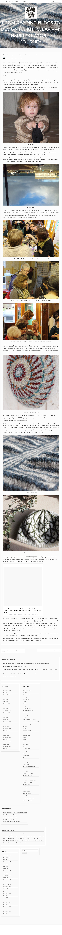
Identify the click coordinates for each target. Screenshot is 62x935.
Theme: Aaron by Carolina (45, 932)
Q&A (24, 733)
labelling (25, 726)
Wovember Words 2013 (28, 798)
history (24, 717)
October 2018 (6, 694)
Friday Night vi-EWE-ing (28, 710)
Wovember (4, 1)
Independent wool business (29, 719)
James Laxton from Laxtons (9, 819)
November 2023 (7, 690)
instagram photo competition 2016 (31, 721)
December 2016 (6, 703)
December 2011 (6, 744)
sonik (24, 746)
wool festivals (26, 764)
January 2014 (6, 726)
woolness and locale (27, 775)
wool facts (25, 762)
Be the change (10, 54)
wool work (25, 771)
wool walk (25, 769)
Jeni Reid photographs (28, 724)
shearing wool (26, 735)
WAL (24, 753)
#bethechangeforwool (38, 64)
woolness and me (27, 778)
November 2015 (7, 715)
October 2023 (6, 692)
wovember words (27, 796)
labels (24, 728)
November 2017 (7, 697)
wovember (25, 789)
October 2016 (6, 708)
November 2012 (7, 737)
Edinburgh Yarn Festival (31, 556)
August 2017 (6, 701)
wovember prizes (27, 793)
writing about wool (27, 800)
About (11, 1)
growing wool (26, 712)
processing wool (27, 730)
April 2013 (5, 733)
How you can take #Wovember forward (22, 834)
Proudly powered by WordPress (28, 932)
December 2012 (6, 735)
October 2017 (6, 699)
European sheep (27, 706)
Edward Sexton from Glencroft (10, 817)
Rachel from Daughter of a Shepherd (11, 821)
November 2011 (7, 746)
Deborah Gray (38, 215)
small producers (26, 744)
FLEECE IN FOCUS (27, 708)
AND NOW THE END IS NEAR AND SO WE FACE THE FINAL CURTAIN (29, 836)
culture (24, 701)
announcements (27, 690)
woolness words (26, 784)
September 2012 (7, 742)
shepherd (25, 739)
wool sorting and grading (29, 766)
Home (4, 54)
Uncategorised (26, 748)
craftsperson (26, 699)
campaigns (25, 697)
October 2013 (6, 730)
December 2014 (6, 719)
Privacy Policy (14, 932)
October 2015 (6, 717)
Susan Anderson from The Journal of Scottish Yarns (15, 812)
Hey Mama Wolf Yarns (40, 621)
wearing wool (26, 755)
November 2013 (7, 728)
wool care (25, 760)
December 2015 (6, 712)
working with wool (27, 787)
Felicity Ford (7, 58)
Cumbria (25, 703)
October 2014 (6, 724)
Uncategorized (26, 751)
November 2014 (7, 721)
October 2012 (6, 739)
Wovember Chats (27, 791)
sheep (24, 737)
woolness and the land (28, 782)
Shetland (25, 742)
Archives (25, 692)
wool (24, 757)
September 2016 (7, 710)
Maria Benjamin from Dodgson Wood (11, 815)
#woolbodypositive (54, 650)
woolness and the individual (29, 780)
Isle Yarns (20, 417)
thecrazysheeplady (7, 834)
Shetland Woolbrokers (32, 217)
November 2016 (7, 706)
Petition (16, 1)
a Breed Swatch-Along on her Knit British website (37, 415)
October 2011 (6, 748)
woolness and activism (28, 773)
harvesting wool (26, 715)
